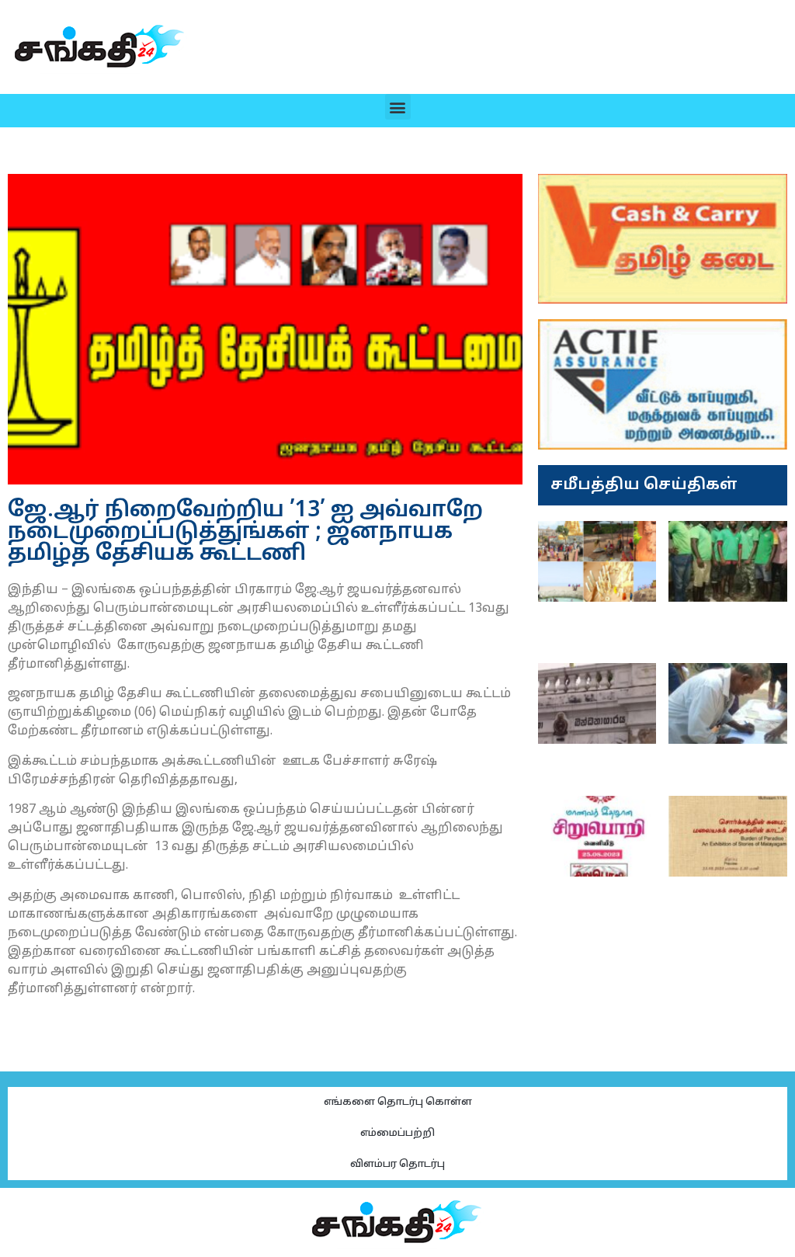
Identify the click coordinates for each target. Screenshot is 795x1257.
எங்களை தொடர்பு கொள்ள (398, 1102)
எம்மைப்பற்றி (397, 1133)
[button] (398, 107)
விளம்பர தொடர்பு (397, 1164)
